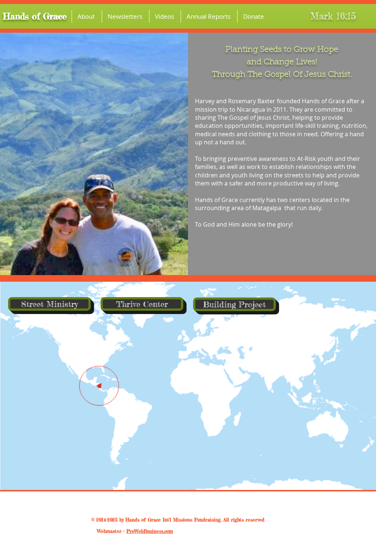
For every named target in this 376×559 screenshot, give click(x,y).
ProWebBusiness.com (149, 531)
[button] (87, 16)
